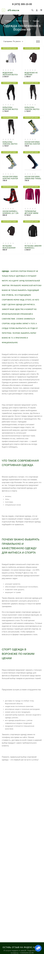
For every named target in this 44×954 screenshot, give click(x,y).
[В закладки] (19, 48)
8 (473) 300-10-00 (22, 4)
